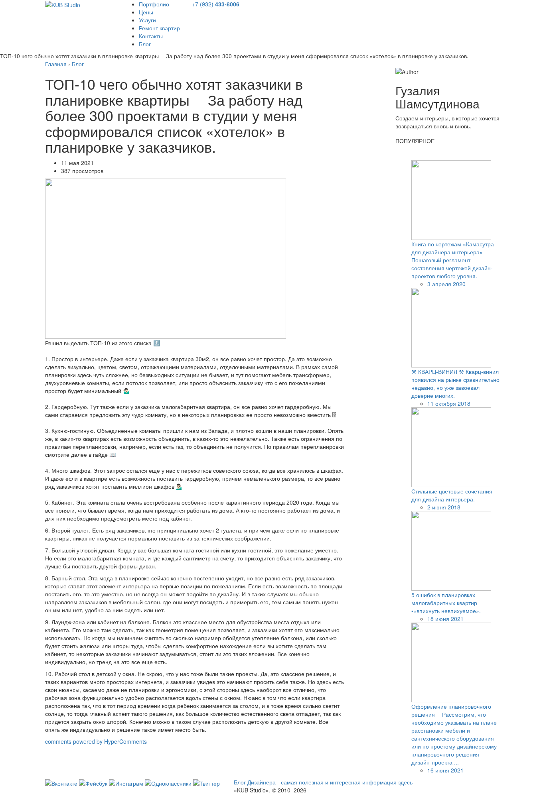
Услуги (147, 20)
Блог (145, 44)
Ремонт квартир (159, 28)
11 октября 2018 (448, 403)
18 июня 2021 (445, 619)
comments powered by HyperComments (96, 741)
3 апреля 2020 (446, 284)
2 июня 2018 (443, 507)
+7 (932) (215, 4)
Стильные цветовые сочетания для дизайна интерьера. (451, 495)
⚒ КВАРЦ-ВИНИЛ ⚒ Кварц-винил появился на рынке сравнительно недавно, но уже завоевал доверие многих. (455, 383)
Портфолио (154, 4)
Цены (146, 12)
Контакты (151, 36)
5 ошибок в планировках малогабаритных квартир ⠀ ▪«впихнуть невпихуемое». (447, 603)
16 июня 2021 (445, 770)
